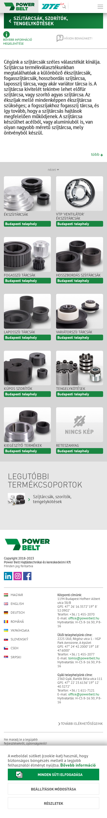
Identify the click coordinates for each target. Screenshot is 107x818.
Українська (20, 630)
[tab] (26, 38)
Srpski (16, 657)
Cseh (14, 648)
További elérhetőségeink (82, 724)
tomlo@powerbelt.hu (84, 658)
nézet (52, 169)
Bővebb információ (78, 765)
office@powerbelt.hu (83, 618)
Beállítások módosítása (53, 789)
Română (17, 622)
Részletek (53, 803)
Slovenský (19, 639)
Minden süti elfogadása (60, 774)
